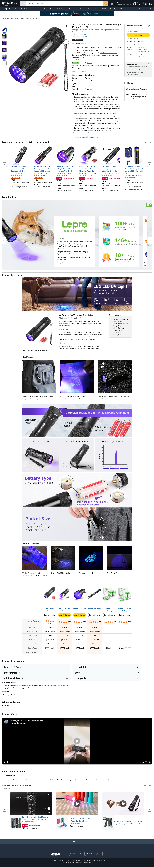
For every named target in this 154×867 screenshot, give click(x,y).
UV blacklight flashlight (18, 723)
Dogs (13, 18)
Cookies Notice (83, 860)
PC (121, 9)
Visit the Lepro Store (79, 34)
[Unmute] (150, 762)
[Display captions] (49, 795)
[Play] (4, 762)
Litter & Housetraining (23, 18)
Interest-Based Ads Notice (97, 860)
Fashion (83, 9)
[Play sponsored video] (77, 804)
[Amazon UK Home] (55, 854)
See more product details (82, 133)
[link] (20, 169)
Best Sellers (25, 9)
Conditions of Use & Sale (58, 860)
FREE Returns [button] (77, 60)
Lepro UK (141, 47)
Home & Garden (94, 9)
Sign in (143, 41)
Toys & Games (139, 9)
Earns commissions (37, 721)
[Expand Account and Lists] (130, 4)
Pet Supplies (6, 18)
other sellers (98, 66)
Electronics (128, 9)
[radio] (4, 29)
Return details (61, 688)
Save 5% (75, 63)
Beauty (149, 9)
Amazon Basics (49, 9)
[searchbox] (64, 3)
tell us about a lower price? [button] (26, 695)
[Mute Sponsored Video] (49, 813)
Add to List (129, 83)
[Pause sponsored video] (49, 809)
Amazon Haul (13, 9)
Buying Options (49, 615)
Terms (89, 63)
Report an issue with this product (86, 137)
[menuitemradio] (146, 762)
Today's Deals (62, 9)
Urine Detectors (36, 18)
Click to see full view (39, 98)
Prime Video (73, 9)
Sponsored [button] (5, 788)
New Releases (36, 9)
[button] (4, 9)
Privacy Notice (72, 860)
